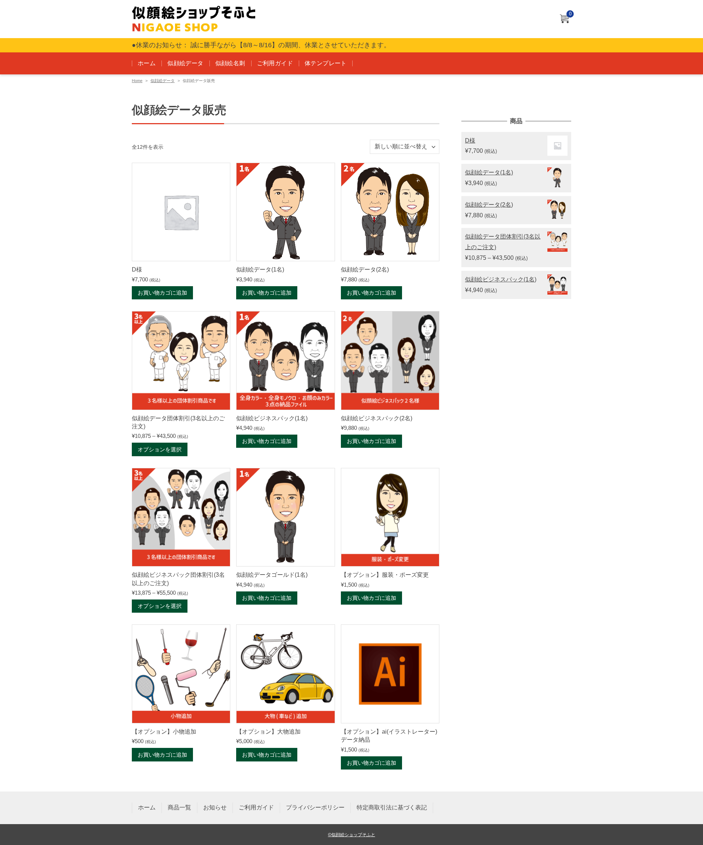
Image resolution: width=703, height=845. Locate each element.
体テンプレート (326, 63)
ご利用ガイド (275, 63)
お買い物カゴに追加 (162, 292)
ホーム (147, 63)
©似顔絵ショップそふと (351, 834)
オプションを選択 (160, 449)
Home (137, 80)
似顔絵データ (185, 63)
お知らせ (215, 807)
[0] (564, 19)
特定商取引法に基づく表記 (392, 807)
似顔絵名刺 (230, 63)
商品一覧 (179, 807)
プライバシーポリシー (315, 807)
